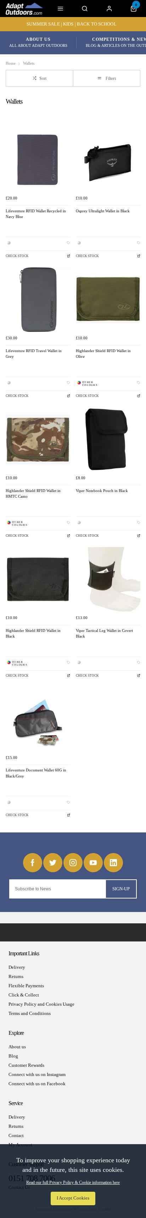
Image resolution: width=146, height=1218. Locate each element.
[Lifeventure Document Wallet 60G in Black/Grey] (38, 719)
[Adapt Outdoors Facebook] (32, 862)
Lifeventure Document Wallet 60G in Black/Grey (36, 773)
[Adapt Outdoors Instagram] (73, 862)
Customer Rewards (26, 1065)
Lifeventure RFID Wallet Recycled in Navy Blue (36, 214)
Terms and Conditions (30, 1013)
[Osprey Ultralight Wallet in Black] (108, 159)
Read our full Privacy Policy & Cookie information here (73, 1182)
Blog (13, 1056)
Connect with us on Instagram (37, 1074)
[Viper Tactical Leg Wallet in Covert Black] (108, 579)
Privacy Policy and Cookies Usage (41, 1004)
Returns (16, 976)
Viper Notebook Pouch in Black (102, 491)
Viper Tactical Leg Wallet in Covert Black (104, 634)
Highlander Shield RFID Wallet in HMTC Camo (33, 494)
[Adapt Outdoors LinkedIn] (113, 862)
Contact (16, 1135)
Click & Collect (24, 995)
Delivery (17, 967)
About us (17, 1046)
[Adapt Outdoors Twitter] (52, 862)
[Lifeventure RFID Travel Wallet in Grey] (38, 299)
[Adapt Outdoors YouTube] (93, 862)
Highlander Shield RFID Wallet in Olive (103, 354)
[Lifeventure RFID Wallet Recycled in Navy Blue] (38, 159)
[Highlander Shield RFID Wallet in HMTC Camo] (38, 439)
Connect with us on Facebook (37, 1083)
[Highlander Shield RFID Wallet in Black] (38, 579)
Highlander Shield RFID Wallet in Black (33, 634)
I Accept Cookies (73, 1198)
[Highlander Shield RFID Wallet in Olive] (108, 299)
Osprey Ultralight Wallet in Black (103, 211)
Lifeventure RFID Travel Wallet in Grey (34, 354)
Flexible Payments (26, 985)
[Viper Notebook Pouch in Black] (108, 439)
